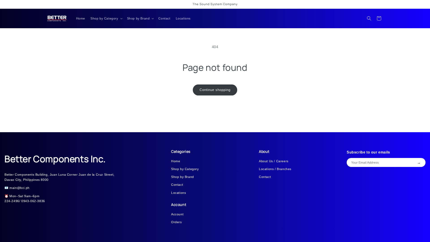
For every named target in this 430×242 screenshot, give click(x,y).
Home (175, 161)
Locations (178, 192)
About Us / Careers (273, 161)
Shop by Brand (182, 177)
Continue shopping (215, 90)
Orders (176, 222)
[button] (106, 18)
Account (177, 214)
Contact (177, 184)
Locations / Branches (275, 169)
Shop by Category (185, 169)
